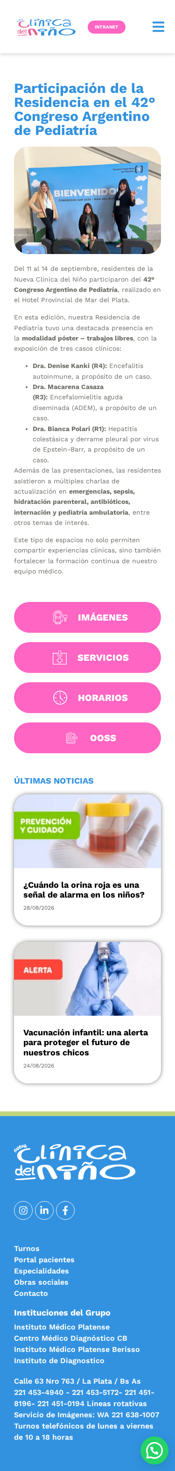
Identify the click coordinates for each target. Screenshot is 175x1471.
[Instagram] (23, 1210)
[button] (158, 27)
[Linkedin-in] (44, 1210)
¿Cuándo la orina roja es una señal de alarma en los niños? (84, 890)
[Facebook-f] (65, 1210)
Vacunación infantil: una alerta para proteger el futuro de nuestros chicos (85, 1042)
